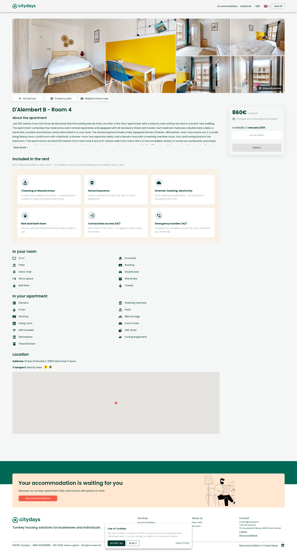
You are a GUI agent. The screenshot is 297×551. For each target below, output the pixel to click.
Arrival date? (257, 135)
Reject (133, 543)
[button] (148, 56)
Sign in (278, 6)
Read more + (21, 147)
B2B (258, 6)
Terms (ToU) (182, 543)
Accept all (116, 543)
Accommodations (227, 6)
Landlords (245, 6)
